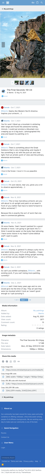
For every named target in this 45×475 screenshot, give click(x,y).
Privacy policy (28, 461)
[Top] (40, 461)
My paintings (38, 310)
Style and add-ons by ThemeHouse (18, 472)
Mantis (11, 92)
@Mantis (4, 111)
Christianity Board (8, 458)
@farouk (4, 286)
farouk (6, 107)
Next (23, 300)
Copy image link (7, 367)
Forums (3, 433)
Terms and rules (16, 461)
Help (36, 461)
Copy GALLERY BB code (9, 387)
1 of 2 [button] (16, 300)
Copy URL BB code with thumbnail (13, 380)
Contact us (5, 437)
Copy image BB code (8, 373)
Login (3, 447)
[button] (3, 3)
